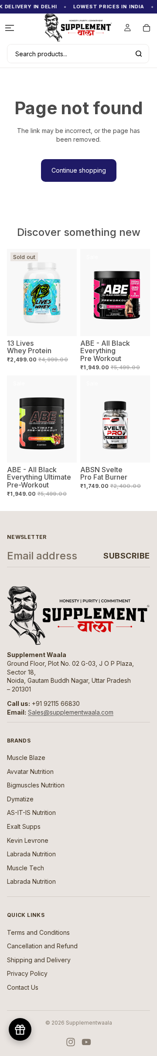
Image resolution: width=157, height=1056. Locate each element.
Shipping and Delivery (39, 960)
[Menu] (9, 27)
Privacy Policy (27, 973)
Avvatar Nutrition (30, 771)
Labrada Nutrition (31, 854)
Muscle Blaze (26, 757)
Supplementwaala (89, 1022)
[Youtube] (86, 1042)
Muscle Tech (25, 868)
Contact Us (22, 987)
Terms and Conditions (38, 932)
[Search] (139, 53)
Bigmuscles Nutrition (36, 785)
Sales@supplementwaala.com (70, 712)
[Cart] (146, 27)
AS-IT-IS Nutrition (31, 812)
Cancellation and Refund (42, 946)
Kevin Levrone (27, 840)
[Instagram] (70, 1042)
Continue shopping (78, 170)
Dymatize (20, 799)
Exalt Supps (24, 826)
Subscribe (126, 555)
